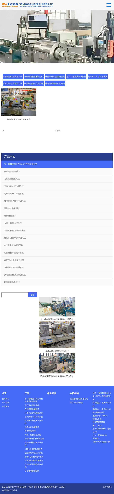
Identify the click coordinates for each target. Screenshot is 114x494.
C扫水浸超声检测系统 (13, 245)
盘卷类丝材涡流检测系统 (15, 275)
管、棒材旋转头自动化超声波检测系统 (20, 164)
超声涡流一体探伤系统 (14, 193)
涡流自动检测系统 (12, 208)
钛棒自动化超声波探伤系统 (57, 351)
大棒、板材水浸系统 (13, 223)
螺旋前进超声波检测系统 (15, 238)
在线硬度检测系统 (12, 179)
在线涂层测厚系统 (12, 171)
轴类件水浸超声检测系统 (15, 201)
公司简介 (5, 399)
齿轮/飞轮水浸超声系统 (14, 260)
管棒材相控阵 (10, 216)
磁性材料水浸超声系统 (14, 253)
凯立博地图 (107, 487)
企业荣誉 (5, 406)
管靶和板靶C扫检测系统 (14, 230)
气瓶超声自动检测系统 (14, 267)
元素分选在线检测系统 (14, 186)
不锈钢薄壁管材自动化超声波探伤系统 (57, 376)
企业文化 (5, 402)
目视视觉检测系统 (12, 282)
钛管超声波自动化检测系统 (18, 119)
